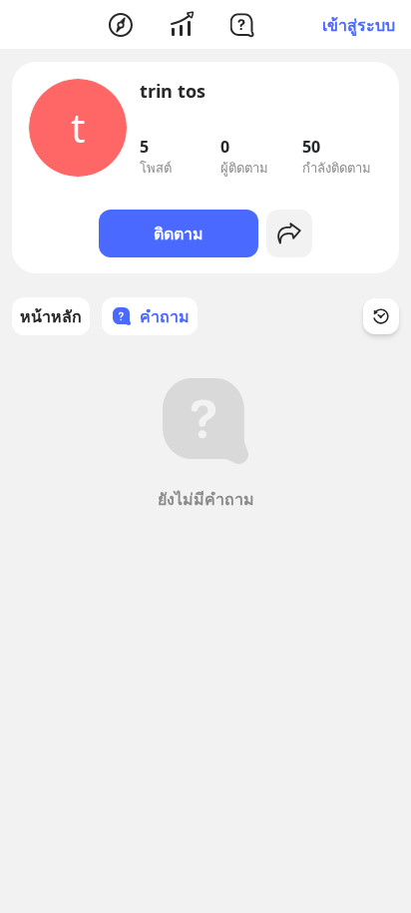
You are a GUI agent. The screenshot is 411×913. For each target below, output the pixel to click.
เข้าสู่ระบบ (358, 25)
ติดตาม (179, 233)
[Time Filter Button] (381, 316)
